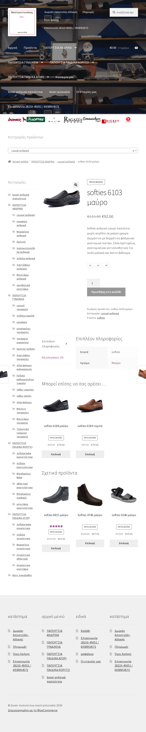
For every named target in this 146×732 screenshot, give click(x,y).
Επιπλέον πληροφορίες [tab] (51, 343)
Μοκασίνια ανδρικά (23, 233)
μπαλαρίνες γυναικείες (24, 330)
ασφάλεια (87, 654)
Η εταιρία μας (65, 77)
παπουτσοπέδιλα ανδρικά (26, 250)
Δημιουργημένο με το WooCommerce (32, 710)
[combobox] (73, 150)
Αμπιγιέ (21, 241)
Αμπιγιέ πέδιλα (26, 349)
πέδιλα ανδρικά (26, 258)
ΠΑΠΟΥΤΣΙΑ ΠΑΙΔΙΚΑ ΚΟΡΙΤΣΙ (69, 62)
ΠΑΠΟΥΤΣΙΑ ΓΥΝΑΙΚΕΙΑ (23, 62)
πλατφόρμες (24, 402)
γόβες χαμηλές (25, 389)
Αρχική (12, 47)
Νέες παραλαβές (22, 575)
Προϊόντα (30, 47)
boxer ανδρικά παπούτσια (25, 92)
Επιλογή (56, 454)
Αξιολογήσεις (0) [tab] (52, 357)
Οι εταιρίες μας (86, 92)
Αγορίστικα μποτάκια (23, 567)
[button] (76, 185)
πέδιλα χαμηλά (25, 315)
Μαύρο (116, 363)
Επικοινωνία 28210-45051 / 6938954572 (66, 28)
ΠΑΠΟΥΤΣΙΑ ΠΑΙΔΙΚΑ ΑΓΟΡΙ (26, 77)
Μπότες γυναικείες (23, 410)
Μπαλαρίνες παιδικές (24, 495)
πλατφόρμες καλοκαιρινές (24, 367)
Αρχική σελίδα (20, 161)
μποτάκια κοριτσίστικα (25, 506)
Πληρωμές (88, 12)
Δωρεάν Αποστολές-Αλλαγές (60, 12)
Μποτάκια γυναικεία (23, 420)
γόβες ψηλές (24, 396)
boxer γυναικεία (59, 92)
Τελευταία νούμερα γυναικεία (23, 432)
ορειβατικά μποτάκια (23, 287)
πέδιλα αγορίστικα (23, 536)
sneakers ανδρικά (22, 223)
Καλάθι (85, 631)
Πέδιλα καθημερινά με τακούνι (25, 379)
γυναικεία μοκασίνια (23, 340)
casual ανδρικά (66, 161)
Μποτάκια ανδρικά (23, 276)
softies (101, 317)
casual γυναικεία (22, 307)
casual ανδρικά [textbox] (72, 150)
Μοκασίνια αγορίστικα (23, 546)
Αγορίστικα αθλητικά (23, 556)
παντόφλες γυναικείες (23, 357)
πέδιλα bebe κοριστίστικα (25, 455)
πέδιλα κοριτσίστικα (25, 465)
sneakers (22, 322)
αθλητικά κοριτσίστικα (25, 485)
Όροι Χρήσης (51, 20)
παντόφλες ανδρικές (23, 266)
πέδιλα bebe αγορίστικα (24, 526)
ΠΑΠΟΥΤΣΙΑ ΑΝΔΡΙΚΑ (57, 47)
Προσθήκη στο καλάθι (106, 292)
